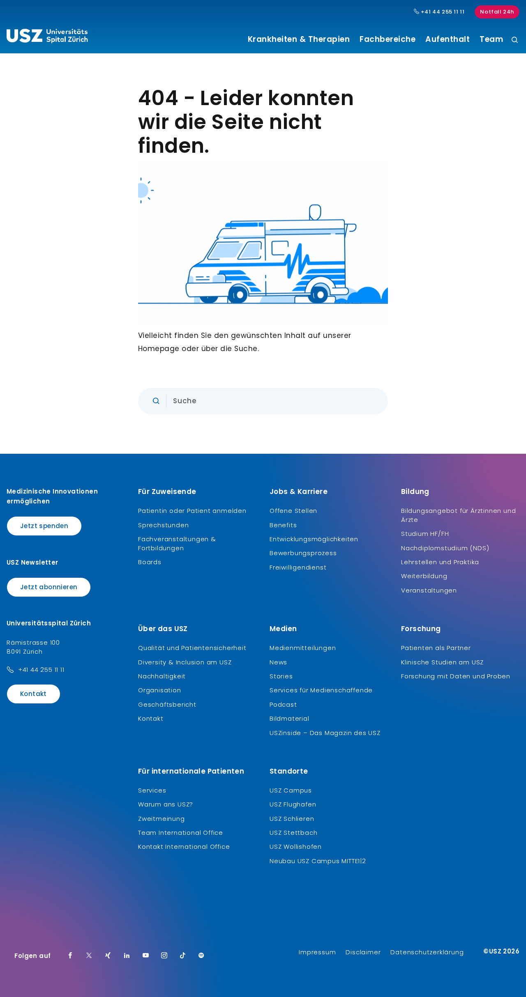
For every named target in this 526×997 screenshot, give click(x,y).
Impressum (317, 952)
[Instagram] (164, 955)
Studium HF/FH (425, 533)
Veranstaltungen (429, 590)
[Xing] (108, 955)
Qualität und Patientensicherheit (192, 647)
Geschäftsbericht (167, 704)
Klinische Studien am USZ (442, 662)
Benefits (283, 525)
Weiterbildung (424, 576)
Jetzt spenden (44, 525)
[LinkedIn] (127, 955)
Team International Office (180, 832)
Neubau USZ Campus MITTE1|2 (318, 861)
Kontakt (33, 693)
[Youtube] (146, 955)
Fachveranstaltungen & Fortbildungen (177, 543)
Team (491, 39)
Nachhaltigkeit (162, 676)
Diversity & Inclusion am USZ (184, 662)
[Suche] (514, 40)
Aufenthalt (447, 39)
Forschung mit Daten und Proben (455, 676)
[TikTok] (183, 955)
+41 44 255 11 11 (441, 12)
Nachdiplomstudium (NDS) (445, 548)
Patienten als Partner (436, 647)
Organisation (159, 690)
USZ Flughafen (293, 804)
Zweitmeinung (161, 818)
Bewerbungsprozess (303, 553)
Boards (149, 562)
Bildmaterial (289, 718)
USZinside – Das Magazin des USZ (325, 732)
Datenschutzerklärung (427, 952)
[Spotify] (201, 955)
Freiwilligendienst (298, 567)
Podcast (283, 704)
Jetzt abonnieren (48, 587)
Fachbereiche (387, 39)
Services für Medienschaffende (321, 690)
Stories (281, 676)
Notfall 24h (497, 12)
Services (152, 790)
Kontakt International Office (184, 846)
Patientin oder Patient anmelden (192, 510)
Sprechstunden (163, 525)
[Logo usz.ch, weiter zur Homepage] (47, 37)
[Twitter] (89, 955)
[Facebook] (70, 955)
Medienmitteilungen (303, 647)
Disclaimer (363, 952)
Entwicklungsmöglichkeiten (314, 539)
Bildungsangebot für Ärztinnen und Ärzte (458, 515)
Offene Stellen (293, 510)
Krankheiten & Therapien (299, 39)
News (278, 662)
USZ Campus (291, 790)
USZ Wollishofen (296, 846)
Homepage (159, 349)
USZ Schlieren (292, 818)
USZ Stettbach (293, 832)
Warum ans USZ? (165, 804)
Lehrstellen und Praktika (440, 562)
